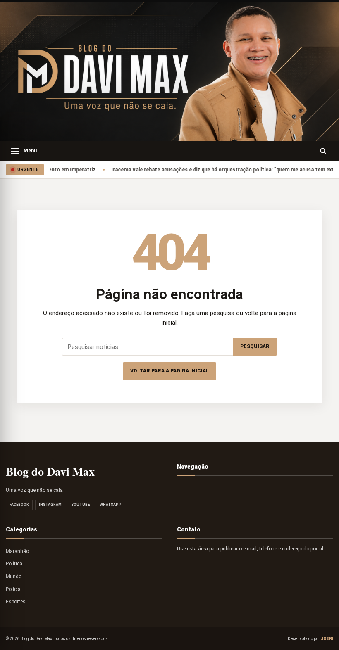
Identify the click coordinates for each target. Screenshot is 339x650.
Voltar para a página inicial (169, 371)
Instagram (50, 505)
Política (14, 564)
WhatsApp (111, 505)
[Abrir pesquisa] (323, 151)
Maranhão (17, 551)
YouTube (81, 505)
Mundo (13, 576)
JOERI (327, 638)
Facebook (19, 505)
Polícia (13, 589)
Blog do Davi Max (50, 471)
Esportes (16, 602)
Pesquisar (255, 346)
